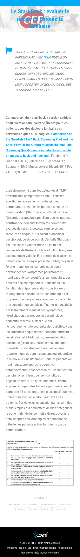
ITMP (47, 57)
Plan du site (27, 552)
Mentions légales (16, 547)
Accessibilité (65, 547)
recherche (58, 509)
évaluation (64, 504)
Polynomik (53, 552)
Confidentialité (48, 547)
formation (33, 509)
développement (48, 504)
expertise (21, 509)
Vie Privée (33, 547)
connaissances (30, 504)
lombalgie (45, 509)
